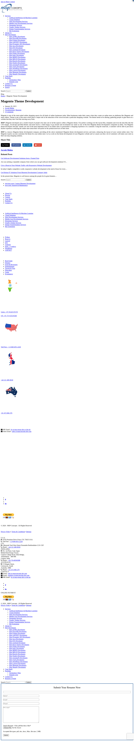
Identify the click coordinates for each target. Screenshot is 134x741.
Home (3, 96)
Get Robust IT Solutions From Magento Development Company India (24, 172)
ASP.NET (8, 250)
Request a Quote (10, 678)
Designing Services (11, 221)
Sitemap (28, 532)
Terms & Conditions (18, 532)
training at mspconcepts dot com (18, 575)
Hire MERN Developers (17, 650)
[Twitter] (6, 502)
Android (8, 245)
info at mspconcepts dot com (17, 573)
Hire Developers (10, 628)
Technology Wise (15, 673)
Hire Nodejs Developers (17, 656)
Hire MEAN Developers (17, 652)
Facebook (17, 145)
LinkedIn (28, 145)
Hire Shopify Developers (17, 667)
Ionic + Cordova (10, 246)
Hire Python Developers (17, 633)
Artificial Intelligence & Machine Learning (19, 213)
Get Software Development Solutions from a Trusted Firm (20, 158)
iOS (6, 243)
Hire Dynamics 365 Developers (19, 637)
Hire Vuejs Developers (16, 660)
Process (7, 195)
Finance (7, 263)
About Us (8, 193)
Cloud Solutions (10, 215)
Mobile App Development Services (16, 219)
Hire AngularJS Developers (18, 658)
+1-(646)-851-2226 (16, 541)
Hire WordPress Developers (18, 661)
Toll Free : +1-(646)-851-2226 (11, 347)
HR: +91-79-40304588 (9, 316)
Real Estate (8, 261)
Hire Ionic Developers (16, 648)
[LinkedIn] (5, 504)
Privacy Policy (5, 532)
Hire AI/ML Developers (17, 630)
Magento (18, 110)
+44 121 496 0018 (7, 380)
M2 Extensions (10, 226)
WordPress (8, 248)
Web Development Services (14, 217)
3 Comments (9, 112)
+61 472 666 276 (6, 413)
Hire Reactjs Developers (17, 654)
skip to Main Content (8, 2)
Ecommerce (9, 274)
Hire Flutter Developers (17, 646)
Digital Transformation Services (15, 225)
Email (39, 145)
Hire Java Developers (16, 639)
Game (7, 272)
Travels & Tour (10, 268)
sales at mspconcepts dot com (21, 431)
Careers (7, 197)
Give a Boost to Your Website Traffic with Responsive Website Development (26, 165)
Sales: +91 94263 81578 (9, 312)
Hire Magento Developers (17, 665)
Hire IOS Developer (16, 641)
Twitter (6, 145)
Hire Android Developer (17, 643)
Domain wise (13, 675)
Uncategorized (10, 110)
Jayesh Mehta (9, 108)
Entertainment (9, 266)
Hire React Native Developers (19, 645)
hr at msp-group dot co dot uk (20, 429)
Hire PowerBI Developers (17, 631)
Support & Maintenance (16, 185)
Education (8, 270)
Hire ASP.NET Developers (18, 635)
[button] (7, 87)
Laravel (7, 241)
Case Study (9, 199)
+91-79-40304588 (14, 560)
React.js (7, 239)
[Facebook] (5, 500)
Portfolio (8, 201)
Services (8, 609)
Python (7, 237)
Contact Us (8, 203)
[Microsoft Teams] (6, 498)
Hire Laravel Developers (17, 663)
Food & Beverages (11, 265)
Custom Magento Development (20, 183)
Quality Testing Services (13, 223)
